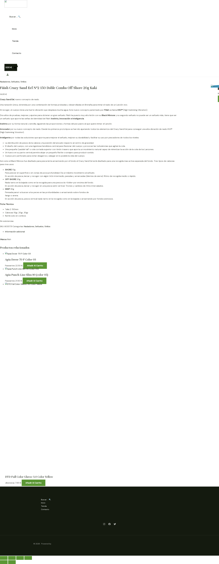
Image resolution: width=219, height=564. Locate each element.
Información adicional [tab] (15, 231)
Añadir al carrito (35, 265)
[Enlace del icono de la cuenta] (7, 75)
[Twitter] (115, 524)
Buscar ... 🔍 (15, 16)
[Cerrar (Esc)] (28, 558)
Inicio (14, 29)
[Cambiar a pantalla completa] (12, 558)
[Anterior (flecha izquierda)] (4, 562)
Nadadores (5, 81)
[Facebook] (109, 524)
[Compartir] (20, 558)
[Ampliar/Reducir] (4, 558)
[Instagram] (104, 524)
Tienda (15, 41)
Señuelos (15, 81)
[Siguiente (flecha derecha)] (12, 562)
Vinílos (23, 81)
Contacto (16, 53)
